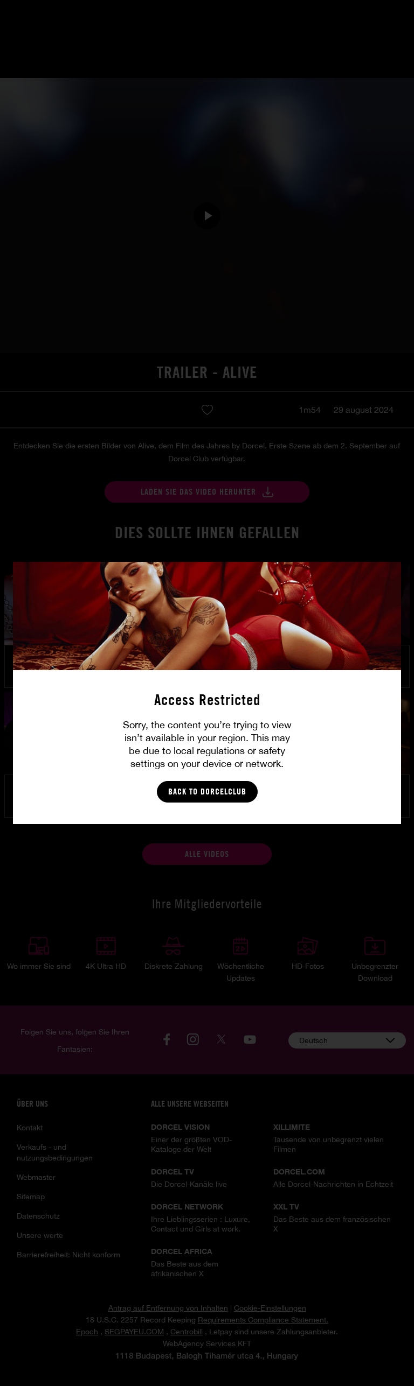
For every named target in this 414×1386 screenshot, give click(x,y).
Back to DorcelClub (207, 791)
